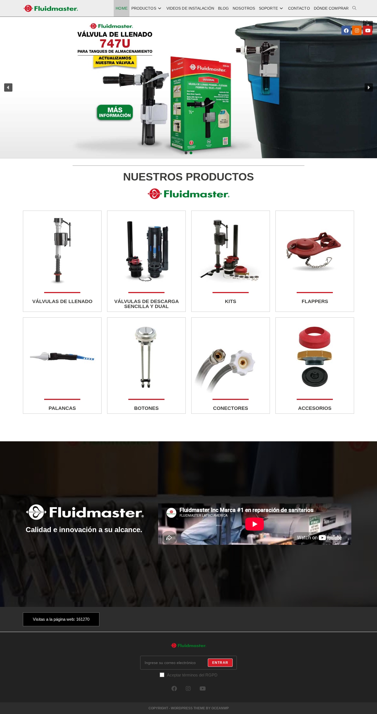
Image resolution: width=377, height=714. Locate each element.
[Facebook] (346, 30)
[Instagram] (357, 30)
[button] (188, 87)
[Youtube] (367, 30)
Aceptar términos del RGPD (192, 675)
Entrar (220, 663)
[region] (188, 87)
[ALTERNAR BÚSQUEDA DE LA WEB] (354, 8)
